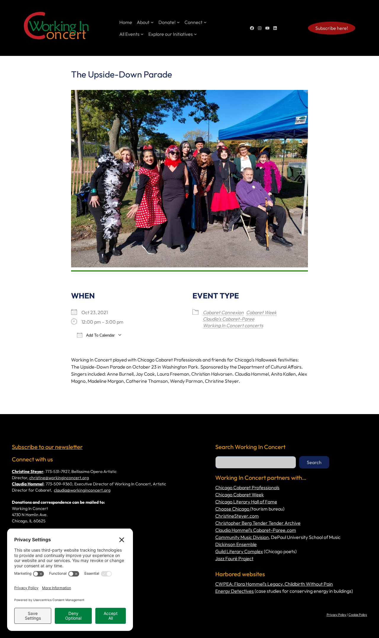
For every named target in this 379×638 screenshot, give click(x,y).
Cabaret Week (261, 312)
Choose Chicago (232, 509)
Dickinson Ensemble (236, 544)
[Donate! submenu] (178, 22)
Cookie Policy (358, 615)
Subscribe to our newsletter (47, 446)
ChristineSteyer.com (237, 516)
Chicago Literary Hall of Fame (246, 502)
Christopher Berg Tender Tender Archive (258, 523)
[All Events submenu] (142, 34)
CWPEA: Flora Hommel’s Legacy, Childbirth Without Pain (274, 584)
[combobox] (255, 462)
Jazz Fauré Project (234, 558)
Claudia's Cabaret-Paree (228, 319)
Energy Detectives (234, 591)
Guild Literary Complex (239, 551)
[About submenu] (152, 22)
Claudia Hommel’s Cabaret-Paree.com (255, 530)
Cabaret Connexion (223, 312)
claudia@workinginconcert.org (82, 490)
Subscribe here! (331, 28)
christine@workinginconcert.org (59, 477)
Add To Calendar (100, 335)
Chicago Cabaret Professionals (247, 487)
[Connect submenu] (205, 22)
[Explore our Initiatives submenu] (195, 34)
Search (314, 462)
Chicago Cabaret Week (239, 495)
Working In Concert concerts (233, 325)
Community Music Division (242, 537)
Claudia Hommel (28, 484)
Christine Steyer (27, 471)
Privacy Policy (336, 615)
